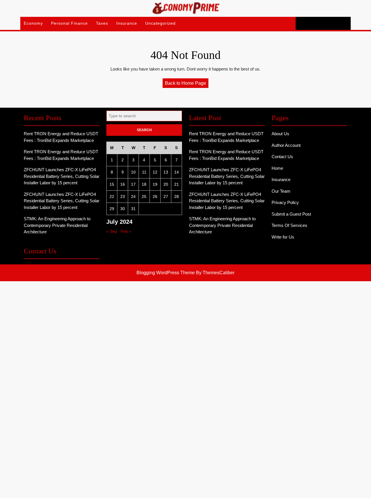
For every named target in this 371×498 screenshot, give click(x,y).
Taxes (102, 23)
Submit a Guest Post (291, 214)
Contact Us (282, 156)
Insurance (126, 23)
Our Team (281, 191)
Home (277, 168)
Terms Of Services (289, 225)
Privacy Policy (285, 202)
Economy (33, 23)
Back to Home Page (186, 84)
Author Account (286, 145)
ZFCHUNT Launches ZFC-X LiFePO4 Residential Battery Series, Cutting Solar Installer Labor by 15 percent (61, 176)
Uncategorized (160, 23)
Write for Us (283, 236)
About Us (280, 133)
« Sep (111, 231)
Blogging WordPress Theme (166, 272)
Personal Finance (69, 23)
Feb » (126, 231)
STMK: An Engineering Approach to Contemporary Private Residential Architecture (57, 225)
